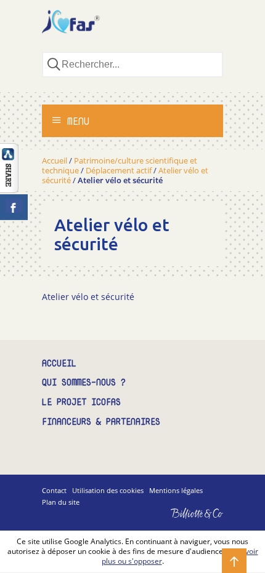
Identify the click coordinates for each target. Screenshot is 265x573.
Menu (75, 121)
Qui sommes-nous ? (84, 382)
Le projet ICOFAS (81, 402)
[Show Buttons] (9, 189)
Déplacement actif (119, 170)
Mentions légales (176, 490)
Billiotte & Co (179, 522)
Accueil (54, 160)
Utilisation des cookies (108, 490)
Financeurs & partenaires (101, 422)
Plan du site (61, 502)
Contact (54, 490)
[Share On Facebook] (14, 207)
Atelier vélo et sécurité (88, 296)
